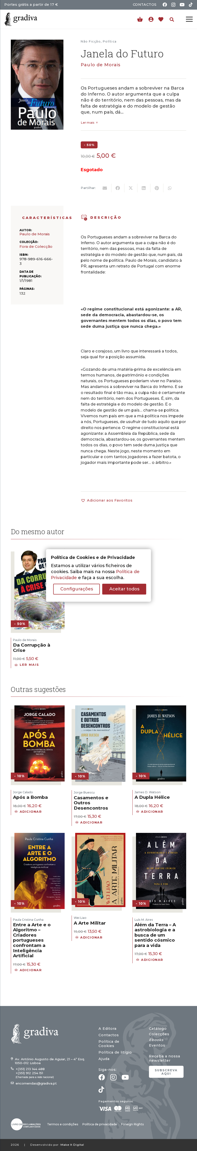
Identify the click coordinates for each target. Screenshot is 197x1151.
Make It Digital (72, 1144)
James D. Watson (148, 792)
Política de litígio (115, 1052)
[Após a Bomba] (39, 708)
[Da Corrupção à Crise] (39, 550)
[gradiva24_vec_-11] (20, 19)
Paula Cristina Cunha (28, 919)
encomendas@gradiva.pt (36, 1083)
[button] (172, 19)
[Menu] (189, 19)
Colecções (159, 1034)
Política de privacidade (99, 1124)
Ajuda (104, 1059)
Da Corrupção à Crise (31, 647)
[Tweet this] (130, 188)
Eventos (157, 1045)
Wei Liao (80, 918)
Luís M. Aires (144, 919)
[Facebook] (165, 4)
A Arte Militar (90, 923)
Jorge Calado (23, 792)
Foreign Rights (132, 1124)
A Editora (107, 1028)
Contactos (108, 1035)
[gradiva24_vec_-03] (26, 1124)
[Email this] (104, 188)
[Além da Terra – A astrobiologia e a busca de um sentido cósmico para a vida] (161, 835)
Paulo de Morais (100, 64)
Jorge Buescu (84, 792)
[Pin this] (156, 188)
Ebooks (156, 1040)
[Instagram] (173, 4)
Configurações (76, 589)
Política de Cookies (108, 1043)
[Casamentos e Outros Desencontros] (100, 708)
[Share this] (117, 188)
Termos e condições (62, 1124)
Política (110, 41)
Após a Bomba (30, 797)
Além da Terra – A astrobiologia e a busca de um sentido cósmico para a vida (155, 935)
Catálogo (158, 1028)
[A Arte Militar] (100, 835)
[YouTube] (182, 4)
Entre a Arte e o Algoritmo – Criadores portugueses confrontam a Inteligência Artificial (32, 940)
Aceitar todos (124, 589)
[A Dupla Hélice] (161, 708)
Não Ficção (91, 41)
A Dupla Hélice (152, 797)
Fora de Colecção (35, 246)
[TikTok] (191, 4)
